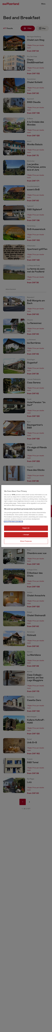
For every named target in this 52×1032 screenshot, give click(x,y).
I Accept (26, 534)
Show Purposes (26, 541)
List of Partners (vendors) (13, 521)
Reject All (26, 528)
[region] (26, 516)
